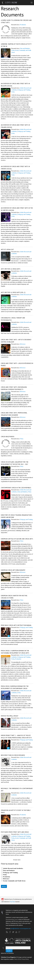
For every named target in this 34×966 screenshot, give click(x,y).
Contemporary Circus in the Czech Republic (16, 488)
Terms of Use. (17, 959)
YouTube (12, 902)
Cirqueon (20, 497)
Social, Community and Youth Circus (14, 881)
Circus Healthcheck (7, 436)
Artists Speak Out (7, 249)
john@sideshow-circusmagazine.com (21, 928)
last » (19, 860)
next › (16, 860)
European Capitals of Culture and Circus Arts (17, 539)
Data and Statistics (25, 48)
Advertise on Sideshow (7, 953)
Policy (13, 50)
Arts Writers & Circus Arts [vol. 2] (13, 292)
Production (23, 24)
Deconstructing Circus (11, 919)
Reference (23, 344)
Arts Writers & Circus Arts (10, 269)
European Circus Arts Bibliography (13, 570)
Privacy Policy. (25, 959)
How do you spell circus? (9, 716)
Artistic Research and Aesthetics (13, 868)
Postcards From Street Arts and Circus (15, 832)
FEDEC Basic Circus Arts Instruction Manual (16, 625)
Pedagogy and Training (23, 90)
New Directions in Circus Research (13, 755)
